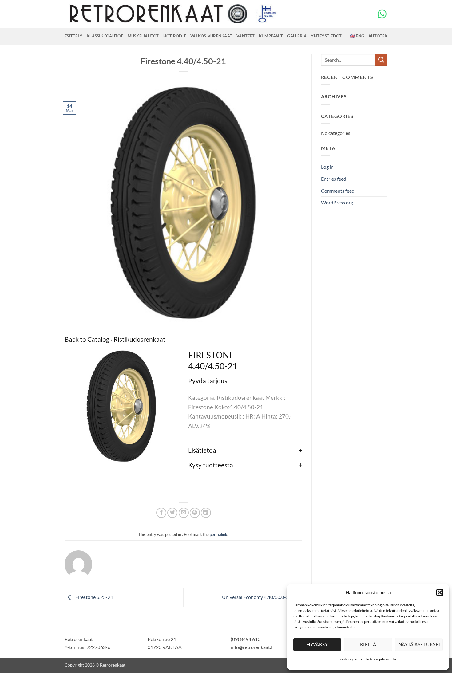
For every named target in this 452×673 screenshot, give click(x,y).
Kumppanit (271, 35)
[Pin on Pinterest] (195, 513)
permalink (218, 534)
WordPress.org (337, 202)
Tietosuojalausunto (380, 659)
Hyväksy (317, 644)
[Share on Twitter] (172, 513)
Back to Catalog (88, 339)
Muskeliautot (143, 35)
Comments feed (338, 191)
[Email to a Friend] (184, 513)
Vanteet (245, 35)
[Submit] (381, 60)
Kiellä (368, 644)
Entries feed (333, 179)
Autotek (377, 35)
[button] (440, 592)
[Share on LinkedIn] (206, 513)
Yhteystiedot (326, 35)
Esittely (73, 35)
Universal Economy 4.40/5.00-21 (257, 597)
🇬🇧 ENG (357, 35)
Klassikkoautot (105, 35)
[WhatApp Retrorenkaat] (382, 13)
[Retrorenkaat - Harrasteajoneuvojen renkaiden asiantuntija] (172, 13)
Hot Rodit (174, 35)
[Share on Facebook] (161, 513)
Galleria (297, 35)
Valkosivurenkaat (211, 35)
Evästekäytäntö (349, 659)
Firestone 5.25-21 (93, 597)
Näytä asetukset (420, 644)
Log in (327, 167)
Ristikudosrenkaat (139, 339)
